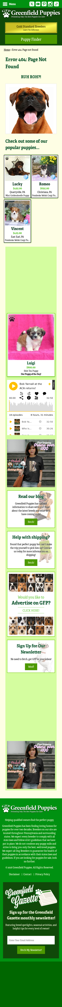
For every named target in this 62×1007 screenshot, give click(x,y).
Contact (27, 874)
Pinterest (44, 4)
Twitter (31, 4)
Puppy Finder (31, 39)
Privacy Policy (42, 874)
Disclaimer (14, 874)
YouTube (38, 4)
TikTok (56, 4)
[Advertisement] (31, 279)
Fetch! (31, 522)
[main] (31, 150)
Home (7, 49)
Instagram (50, 4)
